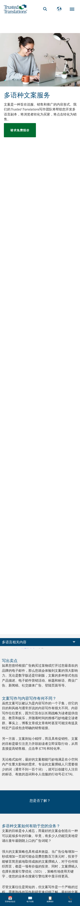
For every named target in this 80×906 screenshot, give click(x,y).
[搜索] (45, 9)
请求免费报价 (20, 130)
